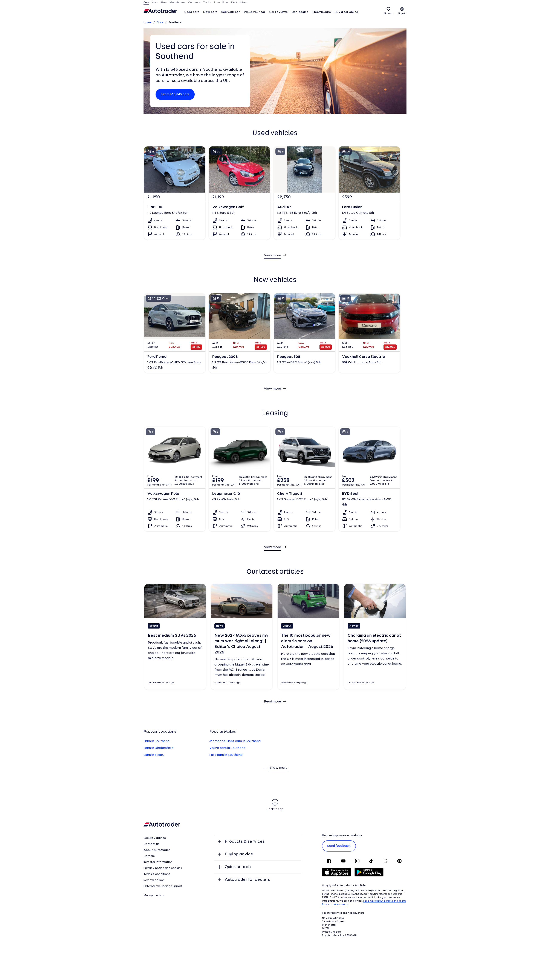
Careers (149, 856)
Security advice (155, 838)
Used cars (191, 12)
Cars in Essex (154, 755)
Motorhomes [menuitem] (178, 2)
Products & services (245, 841)
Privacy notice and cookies (163, 868)
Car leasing (300, 12)
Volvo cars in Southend (227, 748)
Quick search (238, 867)
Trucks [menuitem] (207, 2)
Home (147, 22)
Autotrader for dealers (247, 880)
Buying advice (239, 854)
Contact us (151, 844)
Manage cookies (154, 895)
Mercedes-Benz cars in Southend (235, 741)
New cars (210, 12)
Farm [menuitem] (217, 2)
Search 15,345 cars (175, 94)
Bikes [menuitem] (163, 2)
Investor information (158, 862)
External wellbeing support (163, 886)
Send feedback (339, 846)
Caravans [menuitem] (194, 2)
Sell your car (230, 12)
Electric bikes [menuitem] (239, 2)
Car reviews (278, 12)
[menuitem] (192, 12)
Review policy (154, 880)
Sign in (402, 13)
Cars (160, 22)
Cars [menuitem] (146, 2)
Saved (388, 13)
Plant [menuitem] (225, 2)
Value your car (254, 12)
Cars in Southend (157, 741)
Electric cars (321, 12)
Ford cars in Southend (226, 755)
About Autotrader (157, 850)
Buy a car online (346, 12)
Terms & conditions (157, 874)
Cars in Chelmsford (158, 748)
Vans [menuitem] (155, 2)
